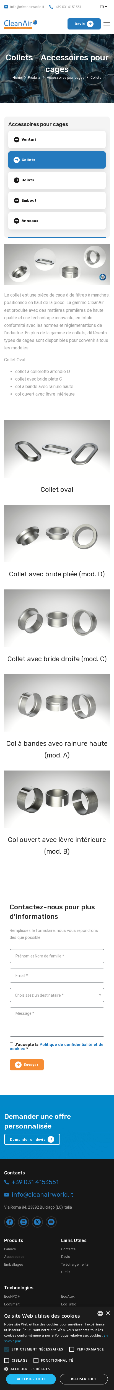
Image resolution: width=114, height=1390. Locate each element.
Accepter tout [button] (31, 1379)
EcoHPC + (12, 1296)
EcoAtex (67, 1296)
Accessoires (14, 1257)
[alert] (57, 1348)
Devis (65, 1257)
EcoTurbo (68, 1304)
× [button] (108, 1313)
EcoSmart (12, 1304)
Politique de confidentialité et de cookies (56, 1046)
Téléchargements (75, 1264)
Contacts (68, 1249)
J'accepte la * (56, 1046)
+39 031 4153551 (35, 1182)
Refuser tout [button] (84, 1379)
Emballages (13, 1264)
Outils (65, 1272)
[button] (57, 1369)
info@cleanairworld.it (27, 7)
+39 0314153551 (68, 7)
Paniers (10, 1249)
